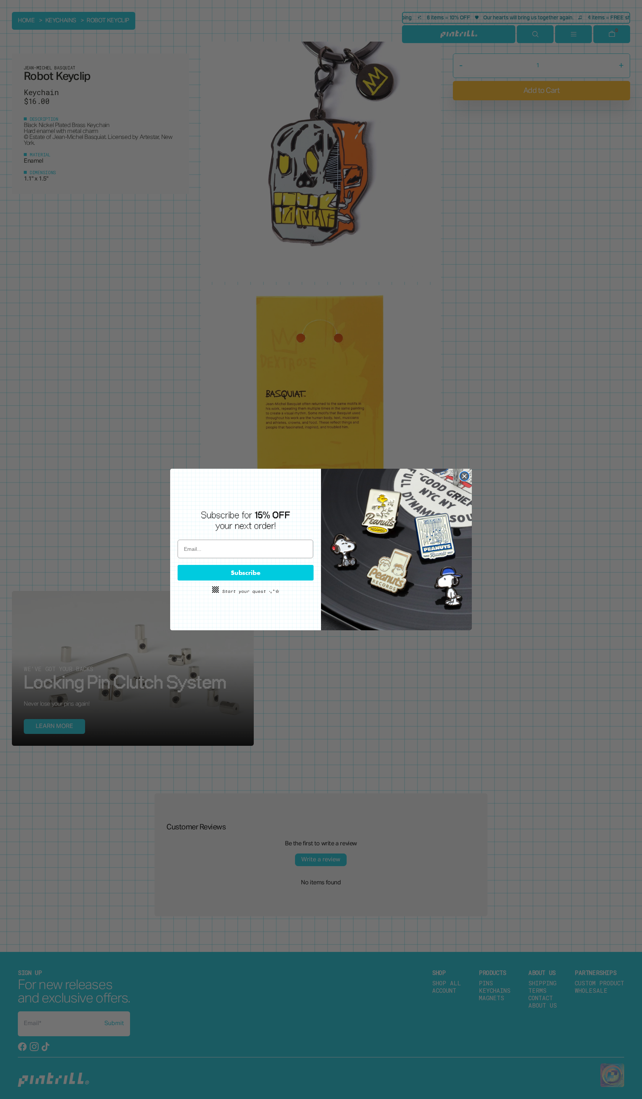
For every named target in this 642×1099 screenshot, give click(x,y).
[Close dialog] (464, 476)
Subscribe (245, 572)
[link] (246, 521)
